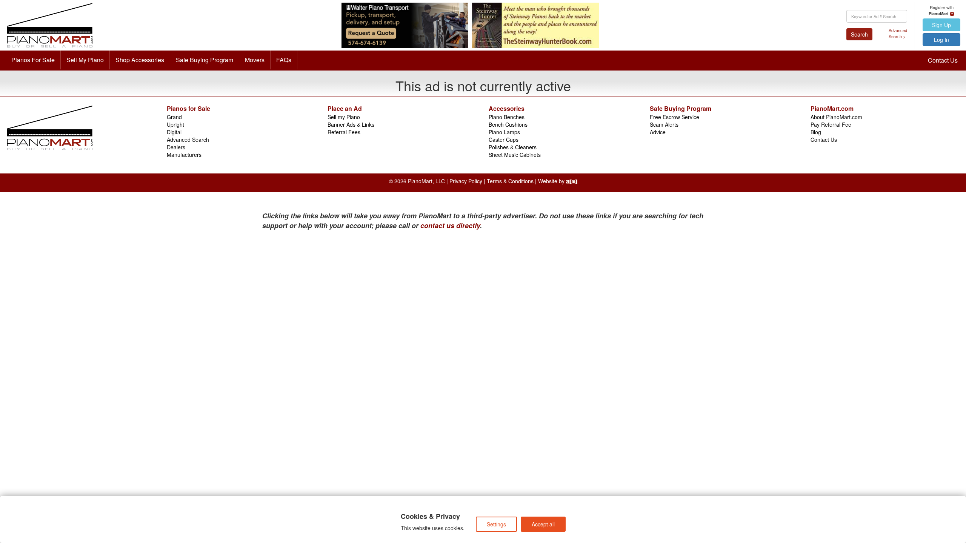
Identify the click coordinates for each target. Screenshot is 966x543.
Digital (174, 132)
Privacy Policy (465, 181)
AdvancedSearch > (898, 33)
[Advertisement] (335, 287)
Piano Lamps (504, 132)
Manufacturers (184, 154)
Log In (941, 39)
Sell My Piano (85, 59)
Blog (816, 132)
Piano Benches (507, 117)
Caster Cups (503, 139)
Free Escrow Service (674, 117)
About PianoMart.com (836, 117)
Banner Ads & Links (351, 124)
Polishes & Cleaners (513, 147)
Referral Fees (344, 132)
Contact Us (943, 60)
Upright (175, 124)
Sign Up (941, 25)
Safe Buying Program (204, 59)
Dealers (176, 147)
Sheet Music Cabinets (515, 154)
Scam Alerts (664, 124)
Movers (255, 59)
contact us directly (450, 225)
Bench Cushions (508, 124)
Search (859, 34)
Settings (496, 524)
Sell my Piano (344, 117)
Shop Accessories (139, 59)
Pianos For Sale (33, 59)
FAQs (283, 59)
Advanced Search (188, 139)
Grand (174, 117)
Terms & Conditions (510, 181)
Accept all (543, 524)
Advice (658, 132)
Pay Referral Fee (831, 124)
